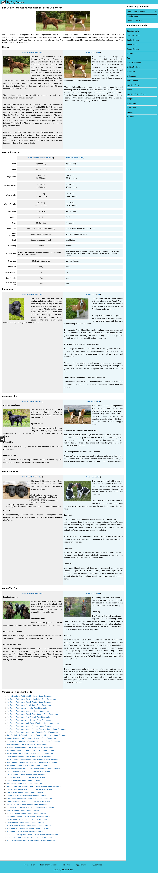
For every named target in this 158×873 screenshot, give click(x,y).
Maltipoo (130, 117)
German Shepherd (134, 63)
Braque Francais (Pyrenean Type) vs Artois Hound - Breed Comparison (33, 834)
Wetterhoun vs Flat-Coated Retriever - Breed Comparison (28, 765)
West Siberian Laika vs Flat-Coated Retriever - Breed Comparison (31, 762)
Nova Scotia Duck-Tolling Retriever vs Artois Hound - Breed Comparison (33, 786)
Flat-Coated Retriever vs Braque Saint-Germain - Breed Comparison (32, 732)
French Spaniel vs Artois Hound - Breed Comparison (26, 774)
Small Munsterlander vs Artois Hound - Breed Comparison (28, 816)
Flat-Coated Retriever (30, 52)
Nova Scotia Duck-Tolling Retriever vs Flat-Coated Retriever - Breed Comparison (37, 735)
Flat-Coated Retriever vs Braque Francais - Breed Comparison (30, 726)
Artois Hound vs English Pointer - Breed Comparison (26, 795)
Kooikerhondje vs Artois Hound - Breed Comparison (26, 822)
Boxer (129, 90)
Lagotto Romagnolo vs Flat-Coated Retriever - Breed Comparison (31, 738)
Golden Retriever (133, 67)
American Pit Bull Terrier (136, 94)
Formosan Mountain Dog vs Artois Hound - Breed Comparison (30, 807)
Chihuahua (131, 76)
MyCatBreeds (97, 865)
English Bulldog (133, 40)
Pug (128, 58)
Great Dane (131, 108)
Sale (40, 52)
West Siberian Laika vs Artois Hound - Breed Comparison (28, 828)
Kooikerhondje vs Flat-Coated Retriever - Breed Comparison (29, 756)
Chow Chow (132, 103)
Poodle (130, 112)
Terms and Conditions (48, 865)
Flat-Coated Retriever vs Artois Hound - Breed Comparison (28, 720)
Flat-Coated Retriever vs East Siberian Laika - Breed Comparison (31, 699)
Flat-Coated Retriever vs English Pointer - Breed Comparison (29, 702)
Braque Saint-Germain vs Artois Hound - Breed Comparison (29, 837)
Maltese (130, 54)
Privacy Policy (29, 865)
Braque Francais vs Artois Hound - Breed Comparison (26, 804)
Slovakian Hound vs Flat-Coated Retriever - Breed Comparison (30, 747)
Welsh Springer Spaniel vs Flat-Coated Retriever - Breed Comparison (32, 759)
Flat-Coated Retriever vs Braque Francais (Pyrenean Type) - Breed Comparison (36, 729)
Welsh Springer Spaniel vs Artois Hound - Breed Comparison (29, 825)
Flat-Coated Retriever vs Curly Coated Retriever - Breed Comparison (32, 723)
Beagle (130, 99)
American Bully (133, 85)
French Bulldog (133, 49)
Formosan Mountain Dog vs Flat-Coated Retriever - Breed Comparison (33, 741)
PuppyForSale (80, 865)
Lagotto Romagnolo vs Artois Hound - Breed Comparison (28, 801)
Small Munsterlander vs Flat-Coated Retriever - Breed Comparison (31, 750)
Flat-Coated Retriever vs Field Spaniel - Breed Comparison (28, 717)
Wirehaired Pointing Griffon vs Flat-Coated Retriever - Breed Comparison (34, 768)
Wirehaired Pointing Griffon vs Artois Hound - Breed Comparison (30, 840)
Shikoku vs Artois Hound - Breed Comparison (23, 810)
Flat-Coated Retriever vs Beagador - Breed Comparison (27, 711)
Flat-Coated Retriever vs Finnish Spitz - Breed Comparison (28, 705)
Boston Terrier (132, 81)
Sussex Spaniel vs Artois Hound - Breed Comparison (26, 819)
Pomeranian (132, 44)
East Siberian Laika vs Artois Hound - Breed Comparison (28, 771)
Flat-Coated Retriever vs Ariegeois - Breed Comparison (27, 708)
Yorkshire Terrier (133, 35)
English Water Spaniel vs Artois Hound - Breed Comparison (29, 789)
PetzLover (66, 865)
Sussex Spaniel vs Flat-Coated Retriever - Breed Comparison (29, 753)
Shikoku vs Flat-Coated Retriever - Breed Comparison (27, 744)
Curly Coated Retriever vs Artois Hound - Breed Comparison (29, 798)
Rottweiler (131, 72)
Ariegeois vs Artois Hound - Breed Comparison (24, 780)
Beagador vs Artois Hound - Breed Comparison (24, 783)
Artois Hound (91, 52)
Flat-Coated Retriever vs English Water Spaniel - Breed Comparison (32, 714)
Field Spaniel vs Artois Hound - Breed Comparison (25, 792)
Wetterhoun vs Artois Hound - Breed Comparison (25, 831)
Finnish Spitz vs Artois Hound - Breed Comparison (25, 777)
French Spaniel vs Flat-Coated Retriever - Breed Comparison (29, 696)
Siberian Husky (133, 31)
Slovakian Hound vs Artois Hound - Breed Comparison (27, 813)
